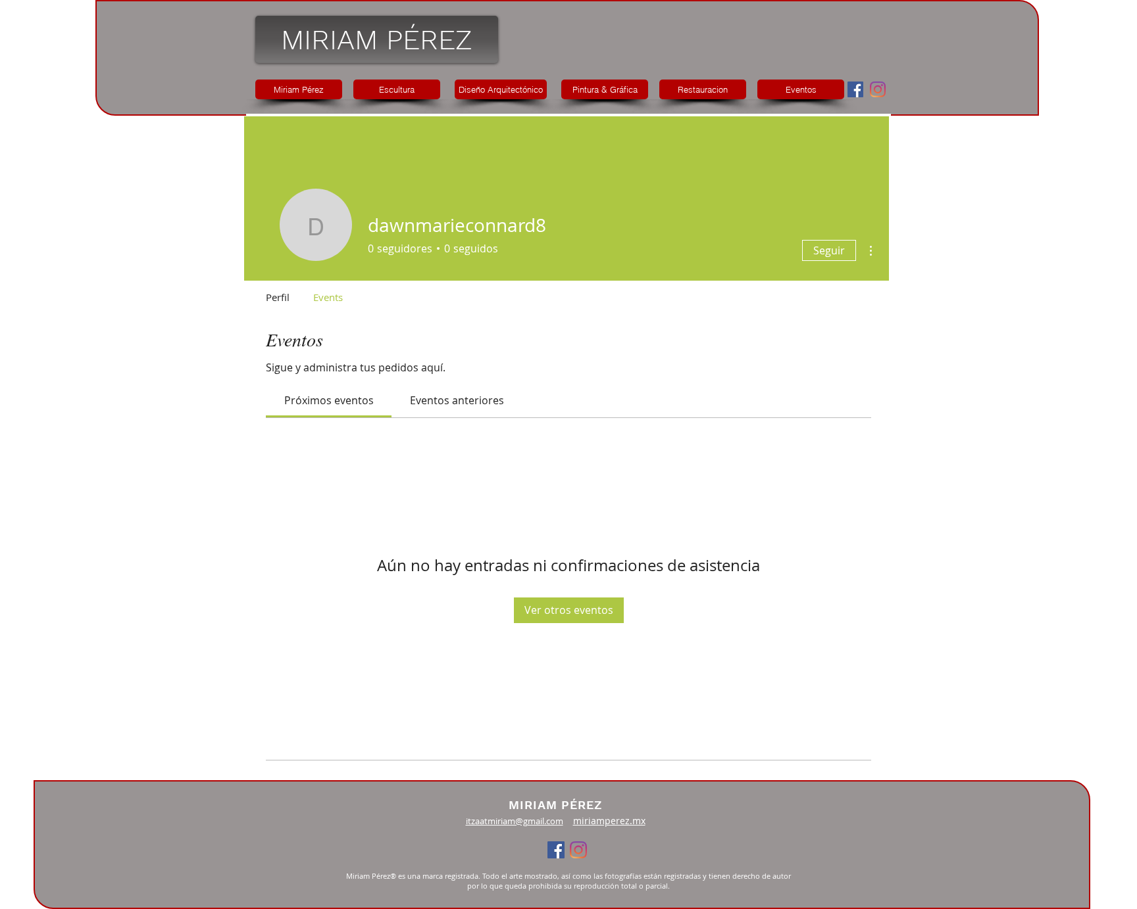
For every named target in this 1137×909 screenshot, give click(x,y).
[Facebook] (855, 89)
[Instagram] (878, 89)
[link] (329, 400)
